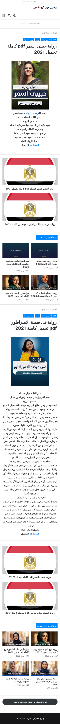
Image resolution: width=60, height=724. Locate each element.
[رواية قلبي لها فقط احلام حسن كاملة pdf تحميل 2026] (44, 282)
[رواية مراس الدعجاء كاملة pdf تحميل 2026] (15, 668)
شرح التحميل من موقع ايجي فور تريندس (30, 702)
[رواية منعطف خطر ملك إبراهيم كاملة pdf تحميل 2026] (44, 668)
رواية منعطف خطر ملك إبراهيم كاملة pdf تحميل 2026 (47, 681)
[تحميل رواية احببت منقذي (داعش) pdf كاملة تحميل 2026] (15, 250)
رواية (37, 39)
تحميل (34, 113)
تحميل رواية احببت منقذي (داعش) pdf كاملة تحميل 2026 (17, 264)
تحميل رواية (46, 39)
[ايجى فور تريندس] (45, 8)
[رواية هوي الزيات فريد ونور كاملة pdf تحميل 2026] (15, 282)
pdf (44, 33)
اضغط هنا (34, 145)
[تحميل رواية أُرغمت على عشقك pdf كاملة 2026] (44, 250)
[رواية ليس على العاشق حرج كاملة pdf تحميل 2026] (15, 638)
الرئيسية (51, 33)
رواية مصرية (28, 39)
